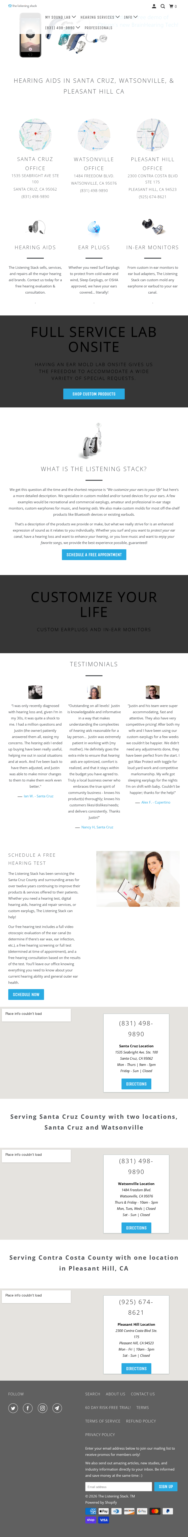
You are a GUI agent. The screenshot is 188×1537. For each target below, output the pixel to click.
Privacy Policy (100, 1434)
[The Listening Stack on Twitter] (14, 1408)
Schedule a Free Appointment (94, 554)
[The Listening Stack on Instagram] (43, 1408)
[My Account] (154, 6)
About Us (115, 1394)
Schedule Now (26, 994)
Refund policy (141, 1421)
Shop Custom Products (94, 394)
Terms (142, 1407)
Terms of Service (103, 1421)
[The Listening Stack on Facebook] (28, 1408)
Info (128, 17)
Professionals (99, 27)
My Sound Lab (58, 17)
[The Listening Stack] (22, 6)
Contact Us (143, 1394)
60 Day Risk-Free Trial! (108, 1407)
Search (92, 1394)
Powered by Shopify (101, 1502)
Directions (136, 1084)
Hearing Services (98, 17)
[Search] (163, 6)
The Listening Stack (113, 1496)
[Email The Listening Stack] (58, 1408)
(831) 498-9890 (60, 27)
